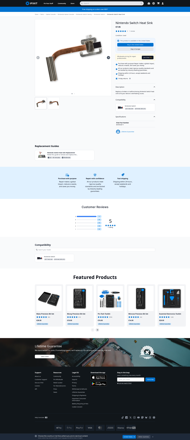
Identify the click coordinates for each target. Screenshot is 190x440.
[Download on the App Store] (99, 377)
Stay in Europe (135, 49)
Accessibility (76, 376)
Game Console (51, 14)
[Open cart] (158, 3)
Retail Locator (57, 383)
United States (128, 437)
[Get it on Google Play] (99, 383)
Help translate (39, 417)
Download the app (98, 372)
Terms (74, 386)
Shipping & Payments (79, 395)
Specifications (121, 117)
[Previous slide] (92, 330)
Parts (42, 14)
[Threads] (150, 417)
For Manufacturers (59, 386)
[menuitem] (48, 3)
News (55, 392)
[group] (38, 57)
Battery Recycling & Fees (80, 404)
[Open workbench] (149, 3)
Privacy (74, 383)
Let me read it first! (125, 383)
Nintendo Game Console (66, 14)
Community (57, 376)
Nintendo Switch (99, 14)
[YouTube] (138, 417)
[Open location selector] (154, 3)
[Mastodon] (142, 417)
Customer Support (41, 379)
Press (55, 389)
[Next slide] (97, 330)
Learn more (45, 356)
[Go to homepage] (32, 3)
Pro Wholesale (58, 379)
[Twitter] (130, 417)
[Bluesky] (146, 417)
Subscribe (150, 379)
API (36, 389)
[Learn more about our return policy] (130, 78)
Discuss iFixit (39, 383)
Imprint (74, 379)
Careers (37, 386)
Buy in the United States (135, 45)
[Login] (162, 3)
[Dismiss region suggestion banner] (153, 437)
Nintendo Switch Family (84, 14)
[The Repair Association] (154, 417)
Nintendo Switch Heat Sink (116, 14)
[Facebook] (126, 417)
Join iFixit (147, 57)
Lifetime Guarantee (78, 392)
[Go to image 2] (74, 94)
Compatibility (120, 100)
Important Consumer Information (79, 399)
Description (120, 87)
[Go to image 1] (72, 94)
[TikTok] (122, 417)
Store (36, 14)
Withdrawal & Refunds (79, 389)
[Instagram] (134, 417)
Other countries (143, 437)
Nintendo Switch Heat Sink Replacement (61, 153)
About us (38, 376)
